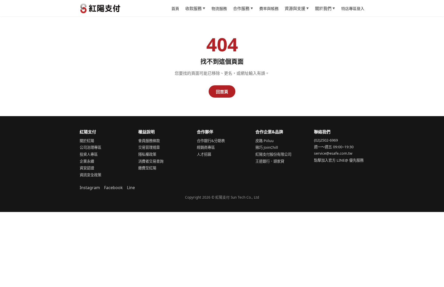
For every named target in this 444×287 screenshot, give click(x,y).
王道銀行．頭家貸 (269, 161)
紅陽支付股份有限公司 (273, 154)
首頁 (175, 8)
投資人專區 (89, 154)
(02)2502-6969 (326, 140)
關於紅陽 (87, 140)
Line (131, 187)
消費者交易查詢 (150, 161)
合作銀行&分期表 (211, 140)
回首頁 (222, 92)
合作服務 (243, 8)
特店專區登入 (352, 8)
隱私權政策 (147, 154)
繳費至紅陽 (147, 167)
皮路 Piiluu (264, 140)
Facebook (113, 187)
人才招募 (204, 154)
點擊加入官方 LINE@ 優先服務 (339, 160)
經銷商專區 (206, 147)
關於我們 (325, 8)
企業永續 (87, 161)
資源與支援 (297, 8)
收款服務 (195, 8)
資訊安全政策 (90, 174)
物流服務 (219, 8)
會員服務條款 (149, 140)
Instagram (90, 187)
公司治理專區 (90, 147)
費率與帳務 (269, 8)
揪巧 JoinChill (266, 147)
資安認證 (87, 167)
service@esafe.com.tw (333, 153)
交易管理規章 (149, 147)
